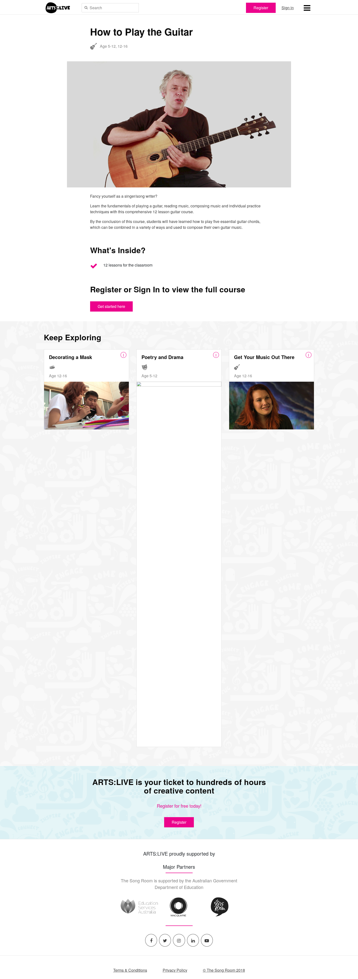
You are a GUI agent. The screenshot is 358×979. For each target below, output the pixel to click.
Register (261, 7)
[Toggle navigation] (307, 7)
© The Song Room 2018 (224, 970)
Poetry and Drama (162, 356)
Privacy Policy (175, 970)
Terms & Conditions (130, 970)
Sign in (288, 7)
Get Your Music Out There (264, 356)
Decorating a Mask (70, 356)
